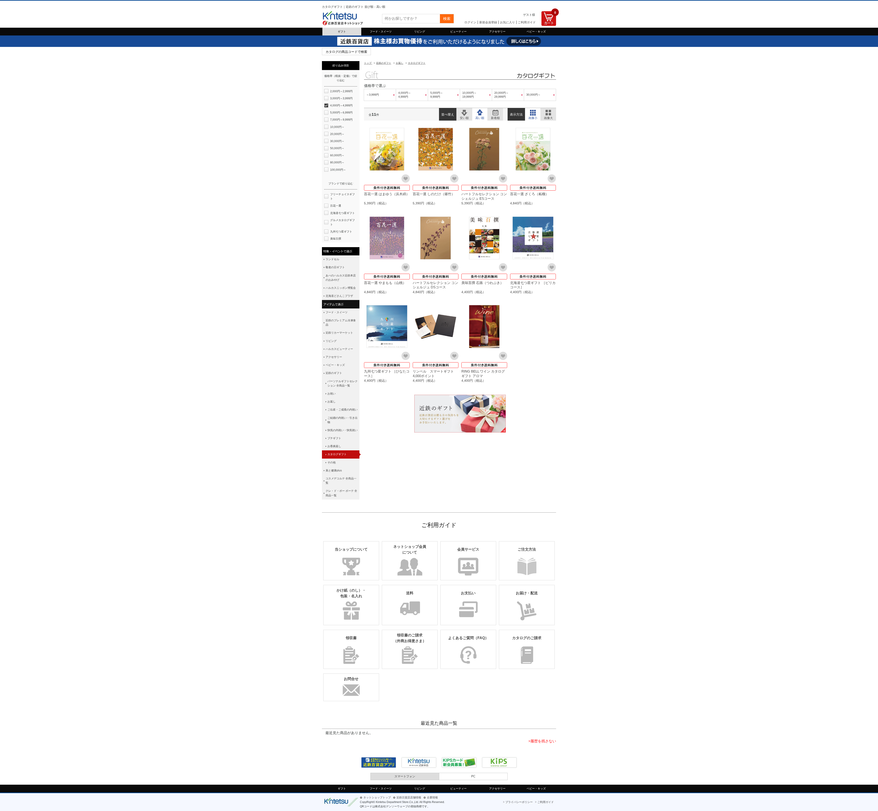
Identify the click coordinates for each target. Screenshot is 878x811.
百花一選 (335, 205)
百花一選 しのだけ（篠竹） (434, 194)
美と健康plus (334, 470)
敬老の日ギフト (335, 267)
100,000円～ (338, 169)
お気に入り (507, 22)
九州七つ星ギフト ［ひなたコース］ (387, 373)
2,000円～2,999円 (341, 91)
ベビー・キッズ (536, 31)
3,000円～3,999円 (341, 98)
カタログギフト (337, 454)
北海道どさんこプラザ (339, 295)
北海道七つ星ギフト (342, 213)
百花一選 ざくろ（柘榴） (529, 194)
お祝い (331, 393)
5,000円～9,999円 (436, 94)
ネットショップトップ (377, 797)
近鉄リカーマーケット (339, 332)
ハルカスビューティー (339, 349)
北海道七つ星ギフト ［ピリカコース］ (533, 285)
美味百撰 (335, 238)
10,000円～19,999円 (469, 94)
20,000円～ (337, 134)
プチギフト (334, 438)
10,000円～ (337, 127)
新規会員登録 (488, 22)
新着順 (495, 112)
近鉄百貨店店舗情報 (408, 797)
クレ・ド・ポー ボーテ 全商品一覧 (341, 493)
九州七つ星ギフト (341, 231)
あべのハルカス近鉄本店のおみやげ (341, 277)
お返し (331, 401)
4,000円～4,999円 (404, 94)
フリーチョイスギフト (342, 196)
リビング (419, 31)
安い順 (464, 112)
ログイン (470, 22)
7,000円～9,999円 (341, 119)
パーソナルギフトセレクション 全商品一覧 (342, 383)
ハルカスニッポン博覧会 (341, 287)
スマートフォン (404, 776)
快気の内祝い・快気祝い (342, 430)
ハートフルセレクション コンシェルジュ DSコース (435, 285)
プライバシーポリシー (519, 802)
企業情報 (432, 797)
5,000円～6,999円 (341, 112)
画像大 (548, 112)
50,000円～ (337, 148)
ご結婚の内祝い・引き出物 (342, 420)
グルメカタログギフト (342, 222)
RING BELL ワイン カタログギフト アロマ (483, 373)
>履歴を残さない (542, 741)
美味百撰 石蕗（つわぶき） (482, 283)
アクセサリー (497, 31)
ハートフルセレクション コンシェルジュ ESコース (484, 196)
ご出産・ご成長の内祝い (342, 409)
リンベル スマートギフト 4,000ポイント (435, 373)
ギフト (342, 31)
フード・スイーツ (381, 31)
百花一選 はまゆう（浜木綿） (387, 194)
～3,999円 (372, 94)
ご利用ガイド (527, 22)
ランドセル (332, 259)
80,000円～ (337, 162)
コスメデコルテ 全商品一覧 (341, 480)
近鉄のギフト (334, 373)
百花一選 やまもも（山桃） (385, 283)
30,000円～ (533, 94)
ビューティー (458, 31)
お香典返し (334, 446)
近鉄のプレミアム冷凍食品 (341, 322)
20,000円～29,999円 (501, 94)
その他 (331, 462)
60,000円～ (337, 155)
